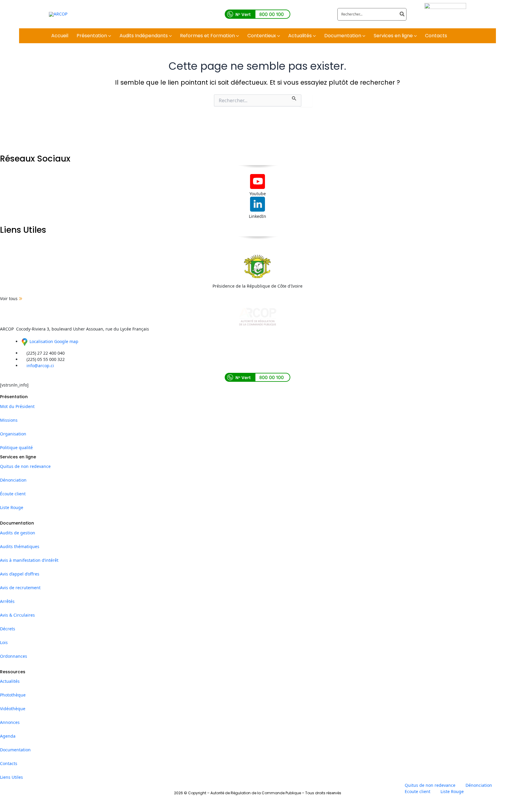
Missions (9, 420)
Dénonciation (13, 480)
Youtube (257, 193)
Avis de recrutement (20, 587)
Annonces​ (10, 722)
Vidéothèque (12, 708)
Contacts (8, 763)
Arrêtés (7, 601)
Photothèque (13, 695)
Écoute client (13, 494)
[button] (109, 35)
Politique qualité (16, 447)
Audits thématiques (19, 546)
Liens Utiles (11, 777)
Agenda (7, 736)
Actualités (10, 681)
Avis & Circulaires (17, 615)
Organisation (13, 434)
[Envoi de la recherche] (294, 97)
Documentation (15, 750)
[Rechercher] (402, 14)
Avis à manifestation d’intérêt (29, 560)
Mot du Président (17, 406)
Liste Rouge (11, 507)
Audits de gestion (17, 533)
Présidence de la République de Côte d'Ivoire (257, 286)
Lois (4, 642)
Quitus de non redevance (25, 466)
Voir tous (9, 298)
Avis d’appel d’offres (19, 574)
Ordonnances (13, 656)
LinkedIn (257, 216)
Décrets (7, 629)
